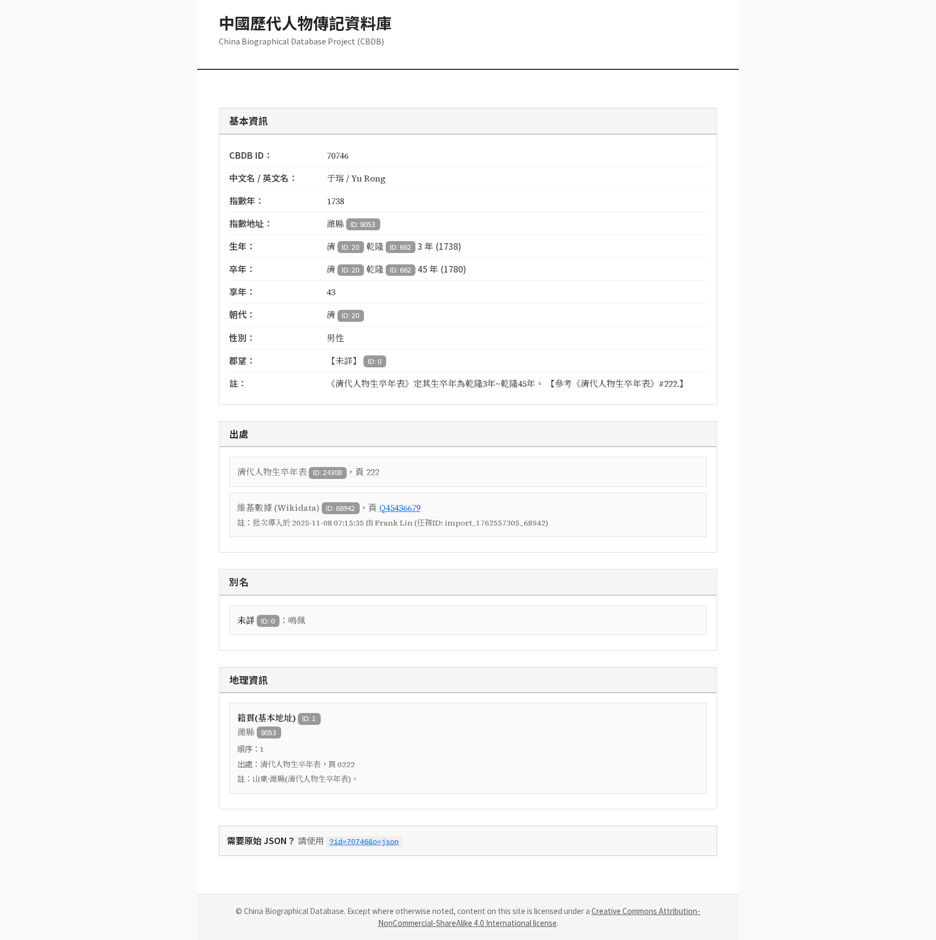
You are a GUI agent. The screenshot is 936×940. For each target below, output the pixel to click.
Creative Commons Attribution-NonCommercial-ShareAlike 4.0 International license (539, 916)
